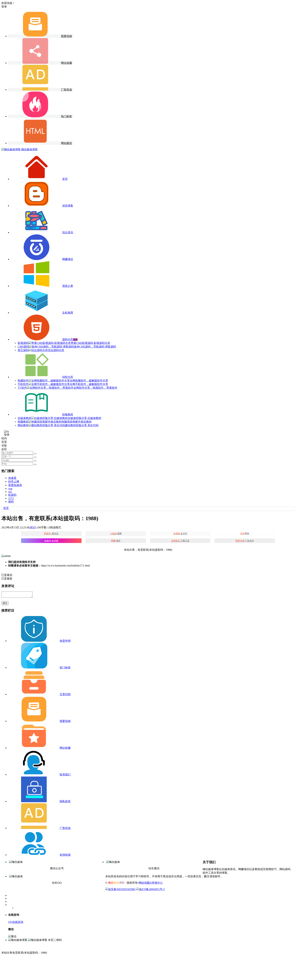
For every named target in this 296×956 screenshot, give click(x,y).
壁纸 (244, 533)
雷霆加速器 (15, 485)
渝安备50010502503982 (121, 889)
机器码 (12, 494)
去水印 (180, 533)
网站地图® (145, 882)
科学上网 (13, 481)
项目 (115, 540)
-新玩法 (51, 533)
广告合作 (245, 540)
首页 (6, 508)
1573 (11, 498)
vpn (10, 488)
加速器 (12, 477)
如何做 (51, 540)
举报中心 (157, 882)
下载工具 (180, 540)
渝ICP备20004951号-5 (152, 889)
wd (10, 491)
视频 (116, 533)
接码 (11, 501)
